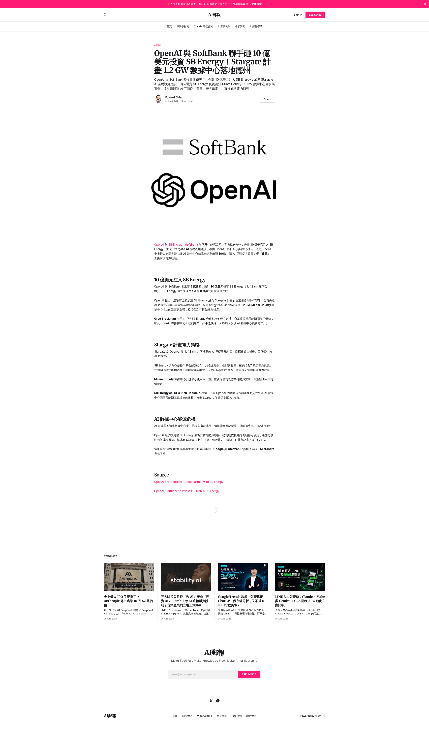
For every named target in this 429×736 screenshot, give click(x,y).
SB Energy (175, 244)
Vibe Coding (204, 715)
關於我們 (187, 715)
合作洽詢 (237, 715)
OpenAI (159, 244)
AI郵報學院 (256, 26)
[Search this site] (105, 14)
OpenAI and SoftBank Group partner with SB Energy (188, 482)
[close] (425, 4)
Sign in (298, 14)
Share (267, 99)
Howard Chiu (173, 97)
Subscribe (315, 14)
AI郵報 (214, 15)
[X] (211, 700)
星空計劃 (222, 715)
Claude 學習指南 (203, 26)
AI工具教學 (224, 26)
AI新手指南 (182, 26)
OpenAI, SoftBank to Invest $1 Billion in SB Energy (186, 491)
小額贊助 (240, 26)
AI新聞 (157, 45)
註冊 (175, 715)
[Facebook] (218, 700)
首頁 (169, 26)
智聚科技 (320, 715)
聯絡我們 (251, 715)
